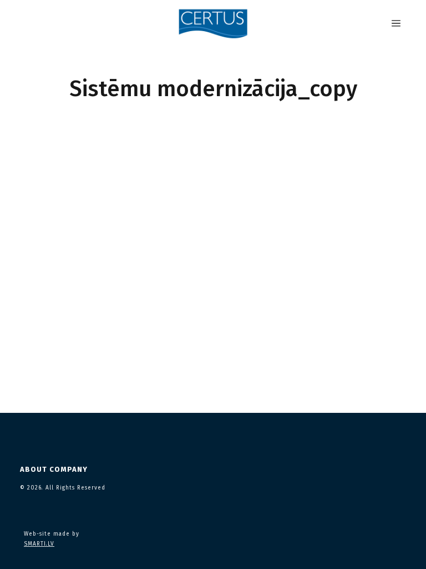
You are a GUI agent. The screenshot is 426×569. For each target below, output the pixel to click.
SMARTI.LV (39, 544)
